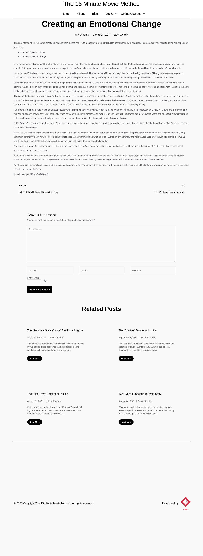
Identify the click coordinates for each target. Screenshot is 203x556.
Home (66, 13)
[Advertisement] (101, 534)
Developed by (170, 503)
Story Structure (121, 34)
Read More (34, 358)
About (81, 13)
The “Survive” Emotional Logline (138, 330)
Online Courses (131, 13)
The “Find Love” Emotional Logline (47, 393)
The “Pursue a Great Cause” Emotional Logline (55, 330)
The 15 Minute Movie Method (53, 503)
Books (109, 13)
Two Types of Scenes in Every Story (140, 393)
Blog (95, 13)
